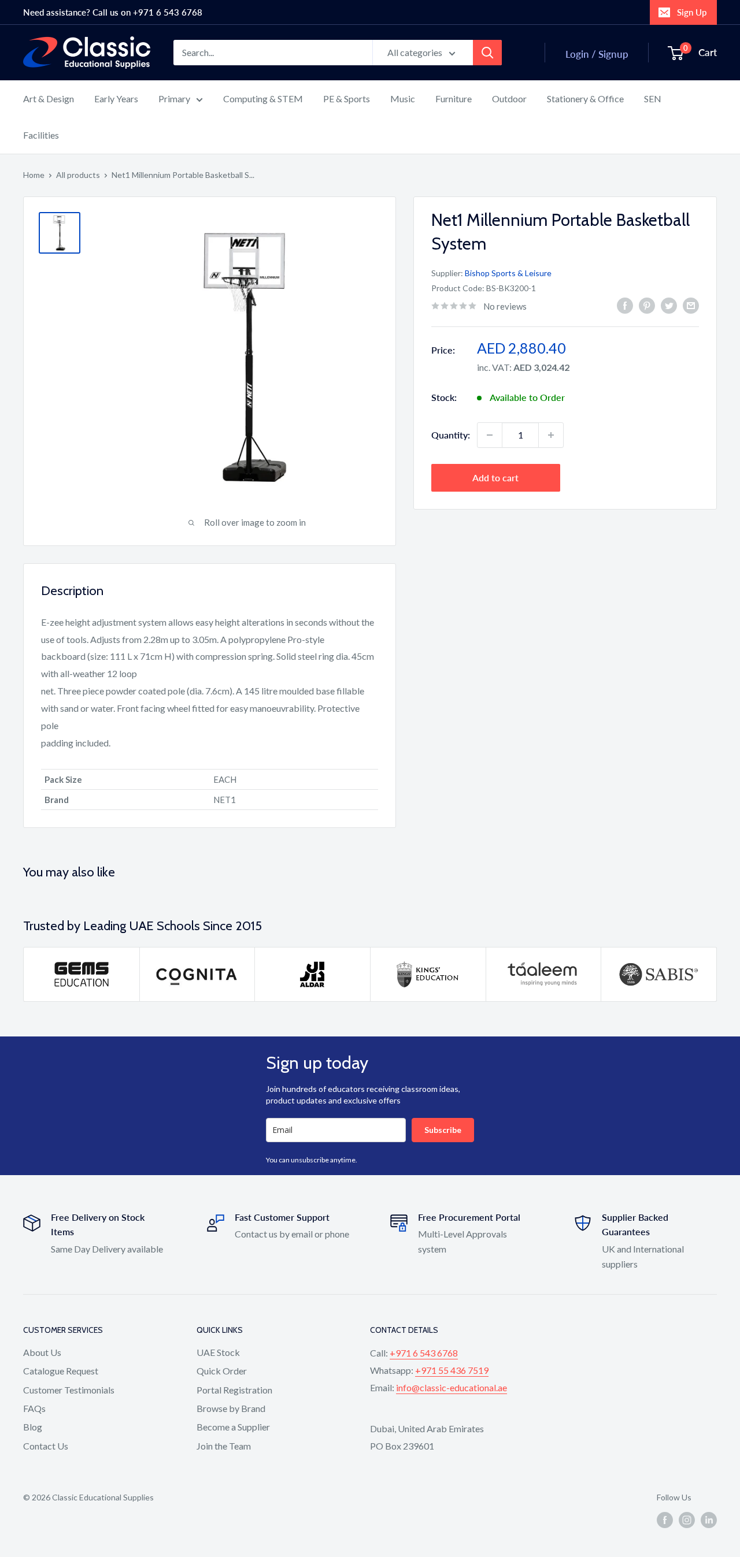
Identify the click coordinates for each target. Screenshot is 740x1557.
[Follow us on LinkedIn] (709, 1520)
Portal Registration (234, 1389)
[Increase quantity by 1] (551, 435)
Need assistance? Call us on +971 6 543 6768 (112, 12)
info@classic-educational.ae (451, 1387)
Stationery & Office (585, 98)
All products (78, 175)
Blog (32, 1426)
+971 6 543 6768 (424, 1352)
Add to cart (495, 477)
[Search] (487, 52)
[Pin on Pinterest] (647, 305)
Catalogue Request (60, 1370)
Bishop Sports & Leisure (508, 272)
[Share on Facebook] (625, 305)
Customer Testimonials (68, 1389)
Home (34, 175)
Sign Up (691, 12)
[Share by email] (691, 305)
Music (402, 98)
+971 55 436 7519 (452, 1370)
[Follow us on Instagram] (687, 1520)
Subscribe (442, 1130)
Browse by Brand (231, 1408)
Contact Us (45, 1445)
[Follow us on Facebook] (665, 1520)
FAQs (34, 1408)
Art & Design (48, 98)
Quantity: (450, 434)
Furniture (453, 98)
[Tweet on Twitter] (669, 305)
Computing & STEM (263, 98)
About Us (42, 1352)
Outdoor (509, 98)
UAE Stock (218, 1352)
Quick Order (222, 1370)
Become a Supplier (233, 1426)
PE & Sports (346, 98)
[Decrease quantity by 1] (490, 435)
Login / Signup (596, 54)
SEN (652, 98)
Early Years (116, 98)
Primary (174, 98)
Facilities (41, 134)
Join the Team (224, 1445)
